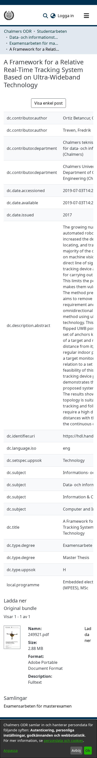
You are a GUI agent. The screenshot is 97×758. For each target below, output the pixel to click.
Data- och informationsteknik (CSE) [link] (34, 37)
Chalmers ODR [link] (18, 31)
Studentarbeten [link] (52, 31)
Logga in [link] (66, 15)
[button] (45, 16)
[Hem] (9, 16)
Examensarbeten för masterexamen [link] (34, 43)
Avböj (76, 750)
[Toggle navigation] (86, 15)
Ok (87, 750)
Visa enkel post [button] (48, 103)
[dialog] (48, 739)
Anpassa (10, 750)
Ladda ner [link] (88, 634)
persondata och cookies (63, 740)
